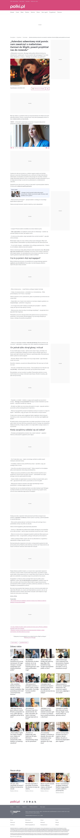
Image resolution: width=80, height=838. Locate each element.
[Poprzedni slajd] (11, 777)
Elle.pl (11, 820)
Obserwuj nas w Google (39, 88)
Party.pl (41, 820)
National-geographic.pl (30, 824)
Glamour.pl (12, 822)
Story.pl (57, 824)
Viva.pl (57, 820)
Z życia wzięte (14, 642)
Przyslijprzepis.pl (43, 824)
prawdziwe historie (24, 642)
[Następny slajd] (69, 777)
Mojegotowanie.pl (29, 822)
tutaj (20, 836)
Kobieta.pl (42, 822)
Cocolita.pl (12, 824)
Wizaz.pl (57, 822)
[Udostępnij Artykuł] (47, 88)
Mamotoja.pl (28, 820)
